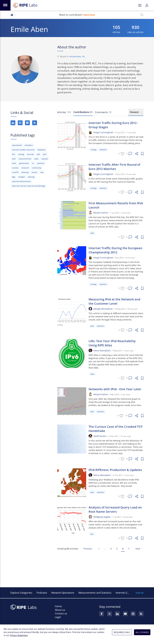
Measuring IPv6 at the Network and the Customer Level (114, 301)
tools (14, 163)
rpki (38, 154)
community (36, 167)
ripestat (44, 158)
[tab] (64, 112)
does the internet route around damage (28, 186)
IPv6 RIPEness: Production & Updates (115, 470)
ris (33, 163)
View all (139, 592)
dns (13, 154)
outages (21, 177)
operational (17, 145)
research (25, 167)
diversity (25, 172)
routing (21, 154)
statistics (40, 163)
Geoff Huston (99, 436)
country (15, 167)
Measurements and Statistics (95, 592)
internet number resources (23, 149)
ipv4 (44, 154)
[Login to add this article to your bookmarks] (142, 153)
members (29, 145)
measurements (24, 158)
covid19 (15, 172)
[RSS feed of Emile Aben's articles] (34, 122)
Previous (88, 548)
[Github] (133, 613)
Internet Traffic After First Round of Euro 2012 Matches (114, 167)
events (34, 172)
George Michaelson (103, 308)
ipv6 (13, 158)
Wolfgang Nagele (102, 516)
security (30, 154)
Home (58, 606)
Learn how (89, 14)
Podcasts (42, 592)
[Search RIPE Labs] (141, 14)
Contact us (61, 613)
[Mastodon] (27, 122)
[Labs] (12, 14)
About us (60, 610)
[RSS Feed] (141, 613)
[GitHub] (20, 122)
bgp (13, 177)
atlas (36, 158)
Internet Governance (127, 592)
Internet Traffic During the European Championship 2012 (115, 250)
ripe (41, 172)
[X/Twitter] (109, 613)
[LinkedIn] (13, 122)
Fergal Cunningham (103, 132)
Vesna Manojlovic (102, 350)
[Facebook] (101, 613)
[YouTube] (125, 613)
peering (31, 177)
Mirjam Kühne (100, 212)
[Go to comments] (130, 153)
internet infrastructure (21, 181)
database (41, 149)
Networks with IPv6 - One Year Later (115, 389)
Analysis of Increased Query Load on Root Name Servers (115, 509)
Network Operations (62, 592)
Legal (58, 617)
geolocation (24, 163)
